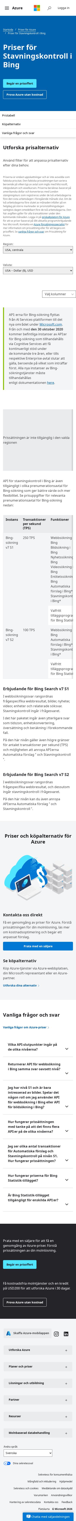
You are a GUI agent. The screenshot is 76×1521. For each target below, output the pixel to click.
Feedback (67, 1502)
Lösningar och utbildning (26, 1383)
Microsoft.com (51, 324)
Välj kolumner (55, 294)
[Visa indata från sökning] (49, 7)
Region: (8, 244)
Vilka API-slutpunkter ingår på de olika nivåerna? (32, 1047)
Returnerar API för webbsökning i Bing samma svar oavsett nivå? (34, 1066)
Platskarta (44, 1509)
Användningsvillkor (61, 1495)
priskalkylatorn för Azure (56, 217)
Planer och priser (20, 1366)
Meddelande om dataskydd (57, 1488)
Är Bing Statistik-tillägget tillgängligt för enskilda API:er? (33, 1197)
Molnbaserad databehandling (29, 1433)
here (50, 382)
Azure (17, 7)
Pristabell (8, 115)
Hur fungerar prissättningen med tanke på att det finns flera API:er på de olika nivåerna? (33, 1127)
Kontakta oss (51, 1502)
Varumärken (41, 1495)
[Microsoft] (37, 8)
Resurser (15, 1416)
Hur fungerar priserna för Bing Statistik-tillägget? (32, 1178)
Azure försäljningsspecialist (49, 224)
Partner (14, 1399)
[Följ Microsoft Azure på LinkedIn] (66, 1334)
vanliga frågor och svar (31, 231)
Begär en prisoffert (19, 83)
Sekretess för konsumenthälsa (55, 1474)
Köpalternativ (11, 124)
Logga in (64, 8)
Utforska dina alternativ (20, 985)
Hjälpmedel (65, 1481)
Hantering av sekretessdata (25, 1502)
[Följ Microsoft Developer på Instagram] (56, 1334)
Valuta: (7, 265)
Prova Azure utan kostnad (24, 94)
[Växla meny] (6, 8)
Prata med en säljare (38, 946)
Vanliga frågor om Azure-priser (24, 1027)
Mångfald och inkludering (42, 1481)
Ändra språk (10, 1446)
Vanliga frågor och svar (18, 133)
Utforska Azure (19, 1350)
